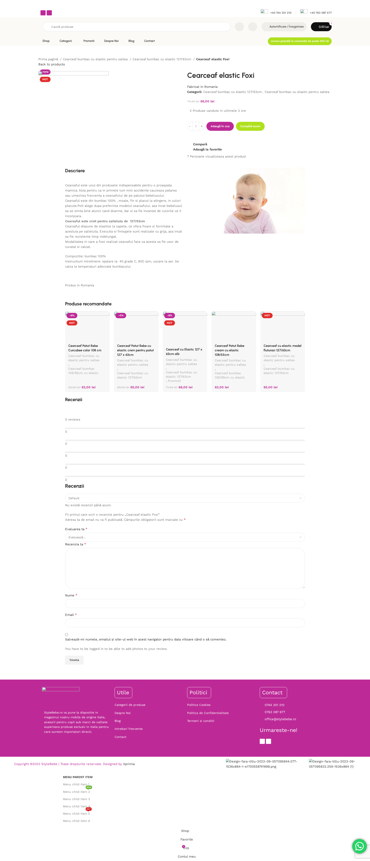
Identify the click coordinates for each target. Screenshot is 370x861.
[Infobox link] (276, 13)
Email (71, 615)
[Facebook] (43, 12)
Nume (71, 595)
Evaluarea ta (76, 529)
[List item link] (149, 704)
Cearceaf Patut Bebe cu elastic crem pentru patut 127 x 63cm (135, 350)
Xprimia (129, 764)
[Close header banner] (364, 4)
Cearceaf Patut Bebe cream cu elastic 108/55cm (229, 350)
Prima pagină (48, 59)
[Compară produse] (239, 26)
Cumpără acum (250, 126)
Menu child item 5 (77, 812)
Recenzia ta (75, 544)
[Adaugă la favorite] (104, 316)
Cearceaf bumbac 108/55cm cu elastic (83, 371)
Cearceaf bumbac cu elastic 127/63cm (162, 59)
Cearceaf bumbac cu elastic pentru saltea (96, 59)
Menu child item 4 (76, 806)
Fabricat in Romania (202, 87)
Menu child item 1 (76, 784)
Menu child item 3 (76, 799)
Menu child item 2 (77, 790)
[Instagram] (49, 12)
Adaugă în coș (220, 126)
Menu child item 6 (76, 821)
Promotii (174, 381)
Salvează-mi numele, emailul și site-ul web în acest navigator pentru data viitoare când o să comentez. (146, 639)
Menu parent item (77, 777)
